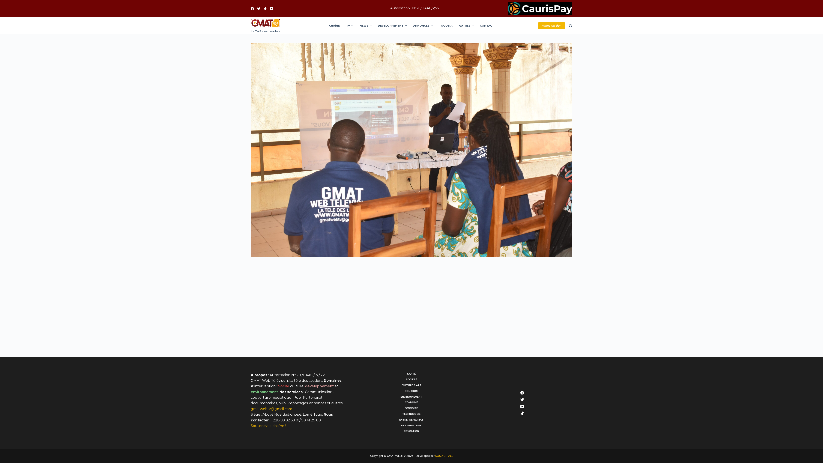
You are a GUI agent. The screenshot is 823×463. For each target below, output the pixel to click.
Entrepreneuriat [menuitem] (411, 419)
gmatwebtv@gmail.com (271, 409)
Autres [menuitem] (464, 25)
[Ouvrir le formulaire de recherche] (570, 25)
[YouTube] (271, 8)
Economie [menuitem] (411, 408)
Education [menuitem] (411, 431)
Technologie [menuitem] (411, 413)
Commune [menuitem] (411, 402)
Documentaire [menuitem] (411, 425)
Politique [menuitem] (411, 390)
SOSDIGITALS (444, 455)
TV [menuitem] (348, 25)
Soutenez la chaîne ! (268, 426)
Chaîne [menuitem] (334, 25)
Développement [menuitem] (390, 25)
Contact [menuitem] (487, 25)
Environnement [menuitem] (411, 396)
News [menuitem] (364, 25)
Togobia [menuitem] (445, 25)
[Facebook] (252, 8)
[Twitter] (258, 8)
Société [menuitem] (411, 379)
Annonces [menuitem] (421, 25)
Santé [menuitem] (411, 373)
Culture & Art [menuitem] (411, 385)
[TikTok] (265, 8)
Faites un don (552, 25)
